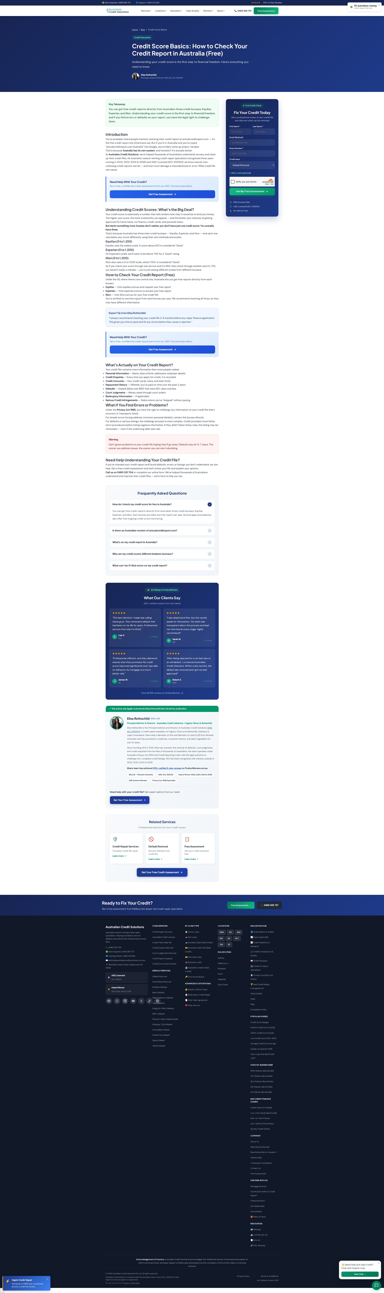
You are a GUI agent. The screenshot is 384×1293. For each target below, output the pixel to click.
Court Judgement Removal (164, 953)
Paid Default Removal (161, 981)
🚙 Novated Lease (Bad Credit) (199, 942)
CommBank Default (161, 1030)
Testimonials (256, 1157)
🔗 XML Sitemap (257, 1245)
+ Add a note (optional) (240, 173)
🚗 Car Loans (191, 937)
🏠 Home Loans (192, 932)
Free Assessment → (241, 905)
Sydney (221, 958)
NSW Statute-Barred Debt (262, 1071)
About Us (254, 1141)
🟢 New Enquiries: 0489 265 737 (116, 2)
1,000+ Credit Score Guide (262, 1033)
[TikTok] (149, 1001)
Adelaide (222, 979)
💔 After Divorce (192, 1005)
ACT (237, 938)
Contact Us (255, 1168)
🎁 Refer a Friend (258, 1216)
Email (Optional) (236, 137)
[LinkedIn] (125, 1001)
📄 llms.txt (255, 1240)
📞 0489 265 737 (242, 10)
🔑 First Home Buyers (194, 977)
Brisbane (222, 968)
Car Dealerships (257, 1206)
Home (135, 29)
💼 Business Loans (193, 962)
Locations (160, 10)
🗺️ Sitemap (255, 1229)
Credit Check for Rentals (261, 1107)
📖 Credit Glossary (258, 960)
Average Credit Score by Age (263, 1043)
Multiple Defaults (159, 987)
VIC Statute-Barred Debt (261, 1076)
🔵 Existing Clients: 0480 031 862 (120, 956)
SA (229, 938)
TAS (221, 944)
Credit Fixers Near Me (161, 942)
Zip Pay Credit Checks (260, 1129)
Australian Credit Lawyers (163, 937)
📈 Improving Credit (259, 937)
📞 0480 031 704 (113, 947)
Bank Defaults (158, 992)
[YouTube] (133, 1001)
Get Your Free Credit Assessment (160, 872)
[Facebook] (109, 1001)
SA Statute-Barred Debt (261, 1092)
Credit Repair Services (162, 932)
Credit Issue (235, 159)
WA (221, 938)
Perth (220, 974)
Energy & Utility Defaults (163, 1008)
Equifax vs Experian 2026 (261, 1049)
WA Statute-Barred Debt (261, 1087)
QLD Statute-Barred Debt (261, 1081)
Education (176, 10)
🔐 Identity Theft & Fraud (196, 989)
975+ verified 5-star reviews (167, 768)
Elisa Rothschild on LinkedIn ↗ (263, 1152)
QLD (238, 932)
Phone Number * (236, 148)
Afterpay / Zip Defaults (162, 1024)
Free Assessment (266, 10)
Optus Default (158, 1040)
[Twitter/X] (141, 1001)
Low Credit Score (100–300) (263, 1038)
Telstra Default (158, 1046)
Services (146, 10)
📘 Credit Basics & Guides (262, 932)
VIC (230, 932)
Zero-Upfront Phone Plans (262, 1123)
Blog (143, 29)
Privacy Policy (243, 1276)
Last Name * (258, 126)
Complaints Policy (258, 1009)
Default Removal (159, 976)
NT (229, 944)
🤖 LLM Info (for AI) (259, 1235)
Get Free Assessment (160, 194)
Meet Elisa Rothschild (259, 1147)
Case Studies (192, 10)
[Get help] (2, 1290)
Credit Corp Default (161, 1035)
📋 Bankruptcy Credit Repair (197, 994)
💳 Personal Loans (193, 957)
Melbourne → (224, 963)
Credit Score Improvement (164, 963)
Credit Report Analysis (162, 958)
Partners (208, 10)
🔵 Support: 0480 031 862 (147, 2)
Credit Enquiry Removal (162, 947)
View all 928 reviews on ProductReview (160, 693)
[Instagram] (117, 1001)
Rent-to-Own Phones (260, 1118)
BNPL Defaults (158, 1013)
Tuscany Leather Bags (131, 1283)
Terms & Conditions (269, 1276)
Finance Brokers (257, 1200)
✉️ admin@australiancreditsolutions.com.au (125, 960)
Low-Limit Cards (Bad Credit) (263, 1113)
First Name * (235, 126)
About (220, 10)
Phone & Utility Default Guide (165, 1019)
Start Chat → (360, 1274)
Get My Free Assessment (250, 191)
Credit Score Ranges (259, 1022)
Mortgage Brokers (258, 1186)
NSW (222, 932)
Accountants (256, 1211)
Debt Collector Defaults (162, 997)
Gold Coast (223, 984)
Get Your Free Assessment (128, 800)
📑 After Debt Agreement (196, 1000)
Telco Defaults (158, 1003)
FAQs (252, 999)
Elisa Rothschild (138, 718)
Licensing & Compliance (261, 1163)
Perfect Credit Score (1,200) (262, 1027)
